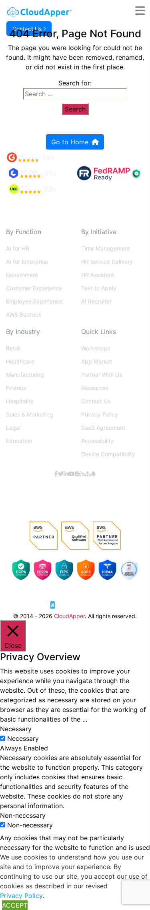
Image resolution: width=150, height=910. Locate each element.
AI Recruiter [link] (96, 301)
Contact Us (95, 401)
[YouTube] (71, 473)
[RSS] (82, 473)
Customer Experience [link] (34, 288)
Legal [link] (13, 427)
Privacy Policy (99, 414)
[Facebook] (56, 473)
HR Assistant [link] (97, 274)
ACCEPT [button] (15, 905)
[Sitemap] (87, 473)
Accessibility (97, 440)
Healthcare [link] (20, 361)
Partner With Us (101, 374)
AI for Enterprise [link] (27, 261)
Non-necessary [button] (23, 815)
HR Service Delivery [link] (107, 261)
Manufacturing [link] (25, 374)
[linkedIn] (66, 473)
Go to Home (69, 142)
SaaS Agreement (103, 427)
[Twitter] (61, 473)
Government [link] (22, 274)
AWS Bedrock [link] (24, 314)
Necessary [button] (16, 729)
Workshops (95, 348)
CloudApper (69, 616)
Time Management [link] (105, 248)
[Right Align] (142, 11)
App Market (96, 361)
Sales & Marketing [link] (29, 414)
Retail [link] (13, 348)
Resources (94, 387)
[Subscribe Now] (93, 473)
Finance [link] (16, 387)
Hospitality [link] (20, 401)
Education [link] (19, 440)
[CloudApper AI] (39, 12)
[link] (75, 601)
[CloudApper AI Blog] (77, 473)
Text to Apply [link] (98, 288)
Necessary (23, 738)
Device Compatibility (108, 454)
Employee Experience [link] (34, 301)
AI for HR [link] (17, 248)
